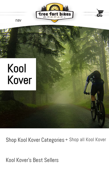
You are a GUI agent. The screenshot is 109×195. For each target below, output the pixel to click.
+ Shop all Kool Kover (85, 139)
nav (18, 20)
